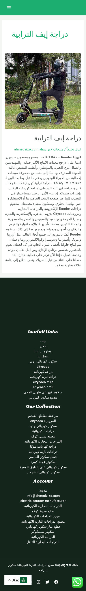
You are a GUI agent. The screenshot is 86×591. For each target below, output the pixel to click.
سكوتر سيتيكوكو (43, 532)
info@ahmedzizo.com (43, 496)
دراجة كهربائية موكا (43, 446)
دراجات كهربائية (43, 431)
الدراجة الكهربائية (43, 537)
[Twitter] (47, 582)
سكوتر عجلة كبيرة (43, 462)
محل (43, 346)
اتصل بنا (43, 356)
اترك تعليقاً (74, 149)
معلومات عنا (43, 351)
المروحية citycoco (43, 421)
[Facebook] (56, 582)
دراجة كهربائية (43, 372)
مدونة (43, 490)
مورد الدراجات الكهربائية (43, 516)
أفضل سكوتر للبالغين (43, 457)
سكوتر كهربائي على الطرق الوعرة (43, 467)
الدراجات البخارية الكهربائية (43, 441)
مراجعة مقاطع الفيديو (43, 416)
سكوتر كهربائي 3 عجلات (43, 472)
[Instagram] (39, 582)
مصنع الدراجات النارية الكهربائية (43, 521)
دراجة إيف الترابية (57, 138)
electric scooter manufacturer (43, 501)
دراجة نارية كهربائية (43, 377)
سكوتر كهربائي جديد (43, 426)
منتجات (58, 149)
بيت (43, 341)
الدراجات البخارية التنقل (43, 542)
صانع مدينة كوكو (43, 511)
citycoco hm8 (43, 387)
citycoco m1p (43, 382)
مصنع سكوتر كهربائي (43, 397)
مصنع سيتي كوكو (43, 436)
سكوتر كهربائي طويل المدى (43, 392)
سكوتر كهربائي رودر (43, 361)
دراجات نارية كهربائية (43, 452)
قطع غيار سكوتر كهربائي (43, 527)
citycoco (43, 367)
